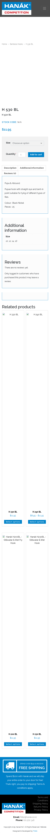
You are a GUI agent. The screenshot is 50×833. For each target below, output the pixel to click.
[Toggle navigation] (44, 8)
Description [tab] (10, 168)
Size (8, 143)
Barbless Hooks (16, 44)
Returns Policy (41, 807)
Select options (13, 522)
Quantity (11, 154)
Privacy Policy (41, 810)
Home (4, 44)
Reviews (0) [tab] (10, 173)
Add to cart (36, 154)
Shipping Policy (40, 803)
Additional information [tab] (32, 168)
